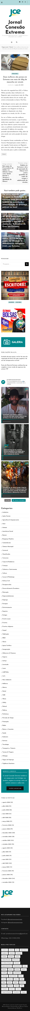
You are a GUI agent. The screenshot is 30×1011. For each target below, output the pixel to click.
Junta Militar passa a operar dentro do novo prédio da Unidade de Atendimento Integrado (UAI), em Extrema (13, 241)
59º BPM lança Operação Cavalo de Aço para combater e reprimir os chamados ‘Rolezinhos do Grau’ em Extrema (14, 222)
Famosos (24, 969)
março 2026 (5, 821)
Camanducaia (6, 542)
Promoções (5, 721)
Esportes (5, 611)
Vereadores (16, 992)
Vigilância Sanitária (8, 763)
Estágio (4, 615)
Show (22, 985)
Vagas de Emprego (8, 759)
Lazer (4, 668)
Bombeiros (4, 953)
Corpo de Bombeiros (8, 561)
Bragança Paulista (8, 539)
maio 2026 (5, 813)
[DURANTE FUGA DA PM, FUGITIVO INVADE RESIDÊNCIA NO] (15, 442)
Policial (15, 73)
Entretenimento (7, 607)
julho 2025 (5, 851)
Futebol (4, 972)
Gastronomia (17, 972)
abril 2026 (5, 817)
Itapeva (4, 657)
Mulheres (5, 683)
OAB (3, 695)
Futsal (10, 972)
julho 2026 (5, 806)
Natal (4, 691)
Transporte (4, 988)
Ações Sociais (6, 516)
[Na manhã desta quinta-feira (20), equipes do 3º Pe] (15, 479)
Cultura (18, 302)
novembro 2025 (6, 836)
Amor (3, 523)
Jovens (20, 975)
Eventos (4, 622)
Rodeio (4, 985)
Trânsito (12, 988)
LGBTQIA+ (5, 672)
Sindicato (5, 737)
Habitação (5, 634)
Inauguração (6, 649)
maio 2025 (5, 859)
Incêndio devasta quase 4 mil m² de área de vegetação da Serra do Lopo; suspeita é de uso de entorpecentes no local (14, 358)
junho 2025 (5, 855)
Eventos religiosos (7, 626)
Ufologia (5, 756)
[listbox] (15, 287)
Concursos (5, 558)
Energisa (5, 603)
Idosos (4, 641)
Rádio (4, 725)
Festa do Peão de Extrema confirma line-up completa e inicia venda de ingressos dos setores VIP (14, 367)
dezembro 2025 (7, 832)
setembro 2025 (6, 844)
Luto (3, 676)
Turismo (18, 988)
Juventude (5, 664)
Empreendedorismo (8, 596)
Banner (11, 302)
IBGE (4, 638)
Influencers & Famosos (9, 653)
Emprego (5, 599)
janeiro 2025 (6, 874)
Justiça (4, 660)
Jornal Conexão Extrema (15, 27)
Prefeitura (5, 714)
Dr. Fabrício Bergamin (7, 962)
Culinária (11, 956)
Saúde (4, 733)
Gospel (4, 630)
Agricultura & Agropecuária (10, 520)
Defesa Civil (6, 580)
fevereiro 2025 (6, 871)
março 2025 (5, 867)
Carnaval (5, 550)
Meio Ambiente (6, 679)
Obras (4, 698)
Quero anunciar (15, 788)
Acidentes (5, 512)
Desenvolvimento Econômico (10, 588)
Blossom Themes (24, 1006)
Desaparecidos (6, 584)
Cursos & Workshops (8, 577)
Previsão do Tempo (8, 717)
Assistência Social (7, 531)
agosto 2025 (6, 848)
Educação (5, 592)
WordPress (19, 1008)
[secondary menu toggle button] (1, 2)
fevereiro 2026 (6, 825)
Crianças (5, 565)
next (27, 284)
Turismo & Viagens (8, 752)
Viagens (24, 992)
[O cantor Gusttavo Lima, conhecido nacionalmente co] (15, 405)
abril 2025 (5, 863)
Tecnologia (5, 744)
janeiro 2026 (6, 829)
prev (2, 284)
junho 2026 (5, 810)
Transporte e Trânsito (8, 748)
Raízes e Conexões (8, 729)
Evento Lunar (6, 619)
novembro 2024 (6, 882)
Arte (17, 949)
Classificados (6, 554)
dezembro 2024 (7, 878)
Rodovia (10, 985)
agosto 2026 (6, 802)
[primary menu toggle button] (12, 42)
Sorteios (4, 740)
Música (4, 687)
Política (4, 710)
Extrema (17, 969)
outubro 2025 (6, 840)
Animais (4, 527)
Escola (25, 966)
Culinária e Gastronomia (9, 569)
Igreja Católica (6, 645)
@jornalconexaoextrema (15, 919)
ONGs (4, 702)
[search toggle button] (16, 42)
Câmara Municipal (7, 233)
